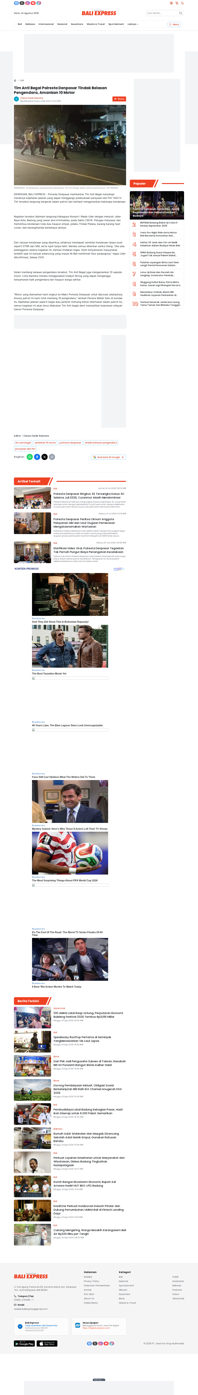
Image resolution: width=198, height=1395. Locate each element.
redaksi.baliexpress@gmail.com (31, 1309)
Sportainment (116, 24)
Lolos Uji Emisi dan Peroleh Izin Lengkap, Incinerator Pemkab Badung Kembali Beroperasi (157, 275)
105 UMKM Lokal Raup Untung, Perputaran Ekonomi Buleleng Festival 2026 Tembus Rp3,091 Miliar (88, 1015)
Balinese (30, 24)
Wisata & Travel (96, 24)
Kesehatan (178, 1281)
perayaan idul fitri (25, 448)
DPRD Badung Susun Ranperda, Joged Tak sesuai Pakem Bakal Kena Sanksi (157, 255)
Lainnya (132, 24)
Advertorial (59, 1008)
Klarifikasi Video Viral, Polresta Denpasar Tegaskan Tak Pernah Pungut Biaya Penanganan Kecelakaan (89, 550)
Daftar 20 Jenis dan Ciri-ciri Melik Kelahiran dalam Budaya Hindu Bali (160, 244)
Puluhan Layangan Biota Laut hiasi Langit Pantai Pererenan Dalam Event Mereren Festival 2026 (159, 265)
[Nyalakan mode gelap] (182, 3)
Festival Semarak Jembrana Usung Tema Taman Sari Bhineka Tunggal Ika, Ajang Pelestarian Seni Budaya (160, 305)
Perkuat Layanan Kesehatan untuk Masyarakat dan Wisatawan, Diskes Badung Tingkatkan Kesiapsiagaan (89, 1161)
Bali (20, 24)
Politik (175, 1276)
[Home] (15, 80)
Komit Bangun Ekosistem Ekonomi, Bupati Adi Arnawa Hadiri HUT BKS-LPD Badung (85, 1183)
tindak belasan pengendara (101, 442)
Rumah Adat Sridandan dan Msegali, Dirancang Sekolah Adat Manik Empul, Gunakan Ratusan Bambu (86, 1137)
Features (177, 1289)
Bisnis (56, 1056)
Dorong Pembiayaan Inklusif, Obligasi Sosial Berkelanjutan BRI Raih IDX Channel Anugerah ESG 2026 (88, 1089)
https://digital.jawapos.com (96, 1328)
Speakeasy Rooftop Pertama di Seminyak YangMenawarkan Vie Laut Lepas (82, 1039)
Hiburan (123, 1289)
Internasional (46, 24)
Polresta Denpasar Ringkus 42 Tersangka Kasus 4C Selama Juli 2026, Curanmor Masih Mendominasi (89, 495)
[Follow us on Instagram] (27, 3)
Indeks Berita (91, 1302)
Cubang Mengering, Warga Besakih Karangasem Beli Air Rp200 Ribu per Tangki (90, 1232)
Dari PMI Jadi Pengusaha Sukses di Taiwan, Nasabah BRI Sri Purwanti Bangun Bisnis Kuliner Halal (90, 1063)
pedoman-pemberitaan (97, 1285)
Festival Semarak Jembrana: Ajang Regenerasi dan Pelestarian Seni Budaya (156, 212)
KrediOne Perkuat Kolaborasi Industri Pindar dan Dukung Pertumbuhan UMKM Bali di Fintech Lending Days (89, 1209)
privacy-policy (91, 1281)
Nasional (62, 24)
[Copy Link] (52, 457)
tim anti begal (23, 442)
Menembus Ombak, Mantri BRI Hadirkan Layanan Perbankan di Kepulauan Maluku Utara (158, 295)
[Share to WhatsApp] (30, 457)
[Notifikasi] (177, 3)
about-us (89, 1298)
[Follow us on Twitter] (21, 3)
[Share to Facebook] (37, 457)
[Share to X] (44, 457)
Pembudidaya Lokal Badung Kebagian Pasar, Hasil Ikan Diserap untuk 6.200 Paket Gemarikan (88, 1111)
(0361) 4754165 (22, 1299)
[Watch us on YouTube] (33, 3)
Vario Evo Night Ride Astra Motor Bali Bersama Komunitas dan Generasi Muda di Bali (158, 235)
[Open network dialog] (171, 3)
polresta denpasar (70, 442)
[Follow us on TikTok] (38, 3)
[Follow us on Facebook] (16, 3)
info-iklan (89, 1294)
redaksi (88, 1276)
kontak (87, 1289)
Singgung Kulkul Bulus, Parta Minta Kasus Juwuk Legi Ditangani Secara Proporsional (160, 285)
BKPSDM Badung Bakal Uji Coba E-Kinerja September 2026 (159, 224)
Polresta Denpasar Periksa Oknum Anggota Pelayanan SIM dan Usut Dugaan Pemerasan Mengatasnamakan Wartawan (84, 522)
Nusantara (77, 24)
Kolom (175, 1294)
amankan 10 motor (45, 442)
